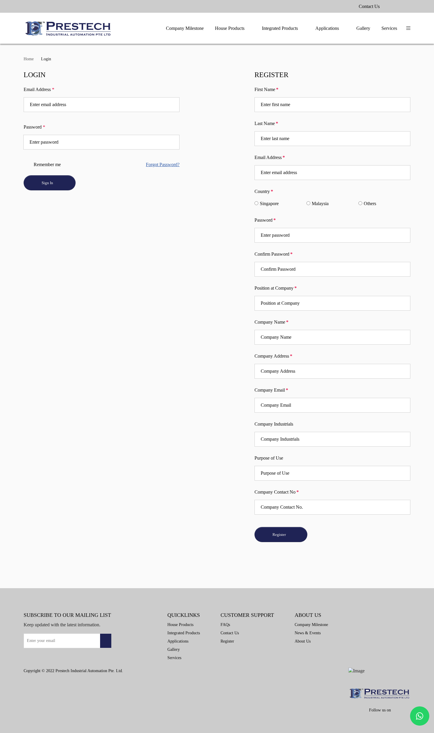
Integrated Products (280, 28)
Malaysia (320, 203)
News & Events (308, 633)
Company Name (271, 322)
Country (263, 191)
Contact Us (369, 6)
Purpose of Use (268, 457)
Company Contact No (276, 491)
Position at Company (275, 288)
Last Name (266, 123)
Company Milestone (185, 28)
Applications (327, 28)
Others (370, 203)
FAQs (225, 624)
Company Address (273, 356)
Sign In (48, 183)
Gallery (363, 28)
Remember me (46, 164)
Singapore (269, 203)
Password (34, 126)
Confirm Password (273, 254)
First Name (266, 89)
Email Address (39, 89)
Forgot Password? (163, 164)
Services (389, 28)
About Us (303, 641)
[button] (408, 28)
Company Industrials (273, 423)
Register (279, 534)
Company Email (271, 390)
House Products (229, 28)
